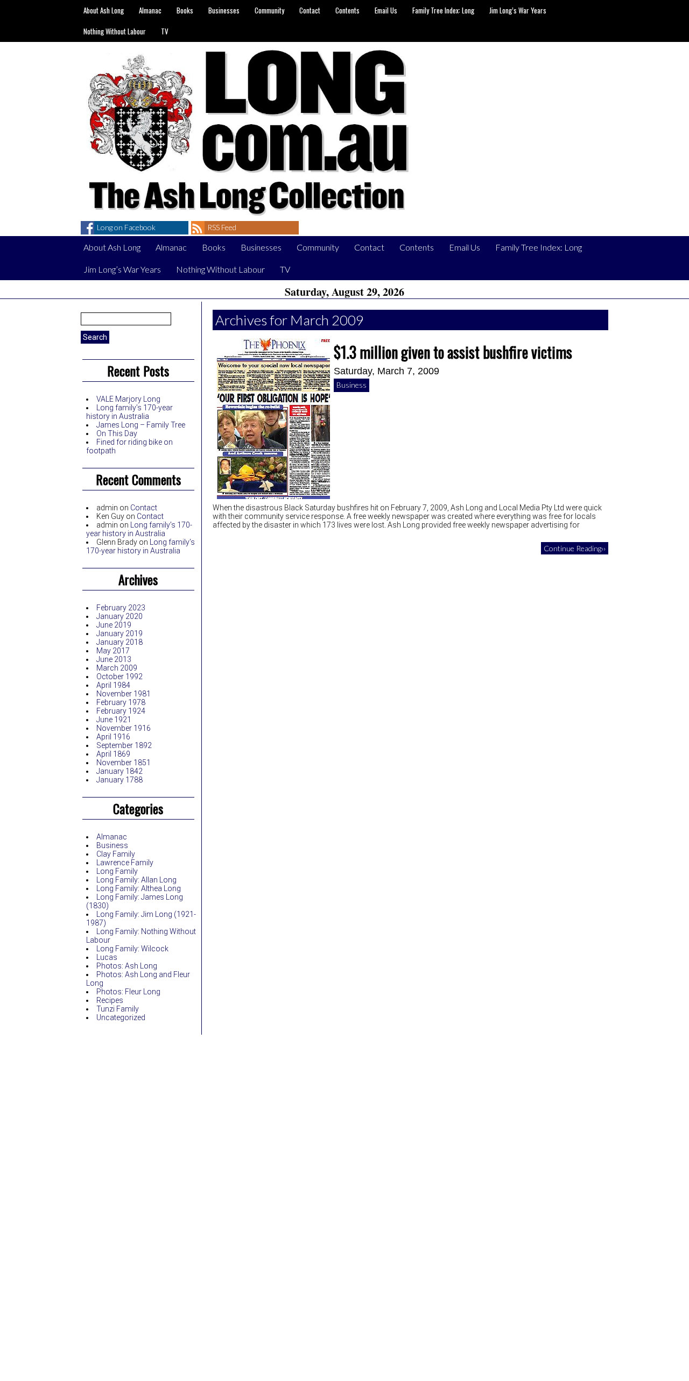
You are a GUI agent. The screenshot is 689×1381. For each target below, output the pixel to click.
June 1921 (113, 719)
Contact (309, 10)
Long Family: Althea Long (138, 888)
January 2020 (119, 616)
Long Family (117, 871)
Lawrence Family (124, 862)
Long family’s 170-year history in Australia (129, 412)
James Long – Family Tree (140, 425)
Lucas (106, 957)
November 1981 (123, 693)
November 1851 (123, 762)
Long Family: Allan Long (136, 879)
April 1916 (113, 736)
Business (112, 845)
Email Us (386, 10)
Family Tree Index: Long (443, 10)
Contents (347, 10)
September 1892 (124, 745)
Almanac (150, 10)
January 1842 (119, 771)
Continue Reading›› (575, 548)
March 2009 (116, 668)
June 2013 (113, 659)
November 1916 (123, 728)
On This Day (116, 433)
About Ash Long (103, 10)
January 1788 (119, 779)
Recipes (109, 1000)
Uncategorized (120, 1017)
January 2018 (119, 642)
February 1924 (120, 711)
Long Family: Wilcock (132, 948)
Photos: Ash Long (126, 966)
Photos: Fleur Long (128, 991)
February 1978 (120, 702)
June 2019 (113, 625)
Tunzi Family (117, 1009)
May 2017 (113, 650)
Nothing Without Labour (114, 31)
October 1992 (119, 676)
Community (269, 10)
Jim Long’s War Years (517, 10)
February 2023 (120, 607)
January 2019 (119, 633)
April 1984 (113, 685)
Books (185, 10)
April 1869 (113, 754)
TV (164, 31)
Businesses (224, 10)
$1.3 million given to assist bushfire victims (453, 352)
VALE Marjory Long (128, 399)
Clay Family (115, 854)
